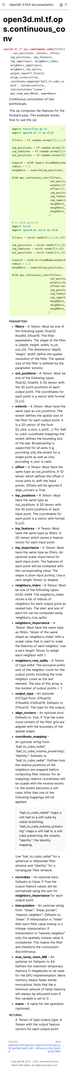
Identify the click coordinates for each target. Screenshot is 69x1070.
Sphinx (27, 1065)
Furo (55, 1065)
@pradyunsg (43, 1065)
